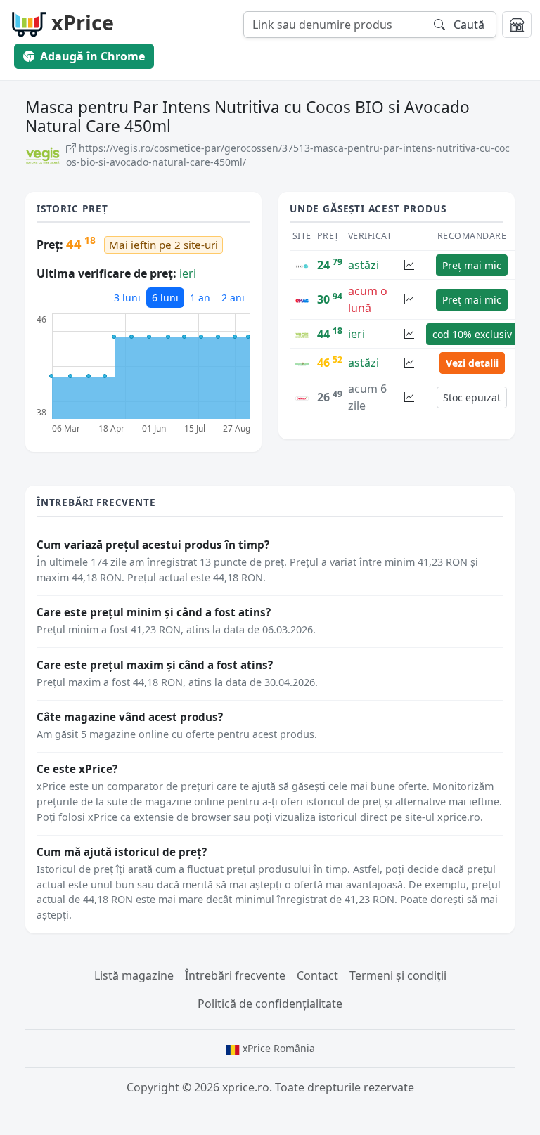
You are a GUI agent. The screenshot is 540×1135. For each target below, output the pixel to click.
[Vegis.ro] (302, 334)
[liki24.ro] (302, 265)
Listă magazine (134, 975)
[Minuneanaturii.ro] (302, 362)
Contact (317, 975)
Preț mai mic (471, 265)
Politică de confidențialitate (270, 1003)
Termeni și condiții (397, 975)
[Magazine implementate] (517, 24)
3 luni (127, 297)
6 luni (165, 297)
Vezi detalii (472, 363)
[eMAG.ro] (302, 299)
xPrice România (277, 1048)
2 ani (233, 297)
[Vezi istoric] (409, 265)
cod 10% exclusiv (472, 334)
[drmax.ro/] (302, 397)
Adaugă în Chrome (92, 56)
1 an (200, 297)
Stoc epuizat (472, 397)
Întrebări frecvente (235, 975)
